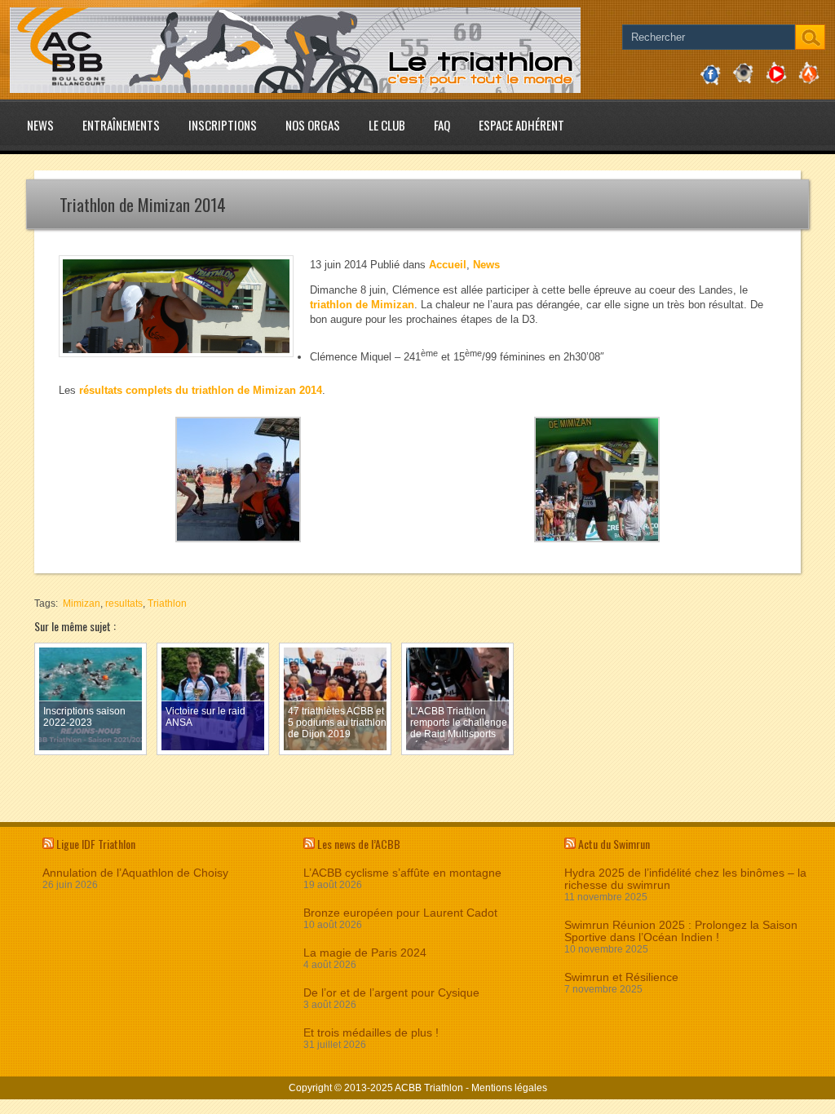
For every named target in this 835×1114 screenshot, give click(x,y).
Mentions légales (509, 1088)
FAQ (442, 125)
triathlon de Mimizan (362, 304)
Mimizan (81, 603)
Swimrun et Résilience (621, 977)
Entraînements (121, 125)
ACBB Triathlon (429, 1088)
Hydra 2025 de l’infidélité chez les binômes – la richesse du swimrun (685, 879)
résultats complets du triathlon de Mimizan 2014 (200, 390)
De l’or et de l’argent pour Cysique (391, 993)
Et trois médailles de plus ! (371, 1033)
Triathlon (167, 603)
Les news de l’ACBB (358, 843)
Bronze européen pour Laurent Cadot (400, 913)
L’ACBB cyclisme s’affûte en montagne (402, 873)
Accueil (447, 265)
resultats (124, 603)
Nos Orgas (312, 125)
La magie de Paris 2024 (364, 953)
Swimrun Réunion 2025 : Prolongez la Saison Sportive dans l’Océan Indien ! (680, 931)
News (40, 125)
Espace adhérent (521, 125)
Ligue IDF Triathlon (95, 843)
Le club (387, 125)
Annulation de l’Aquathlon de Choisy (135, 873)
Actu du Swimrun (614, 843)
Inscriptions (222, 125)
